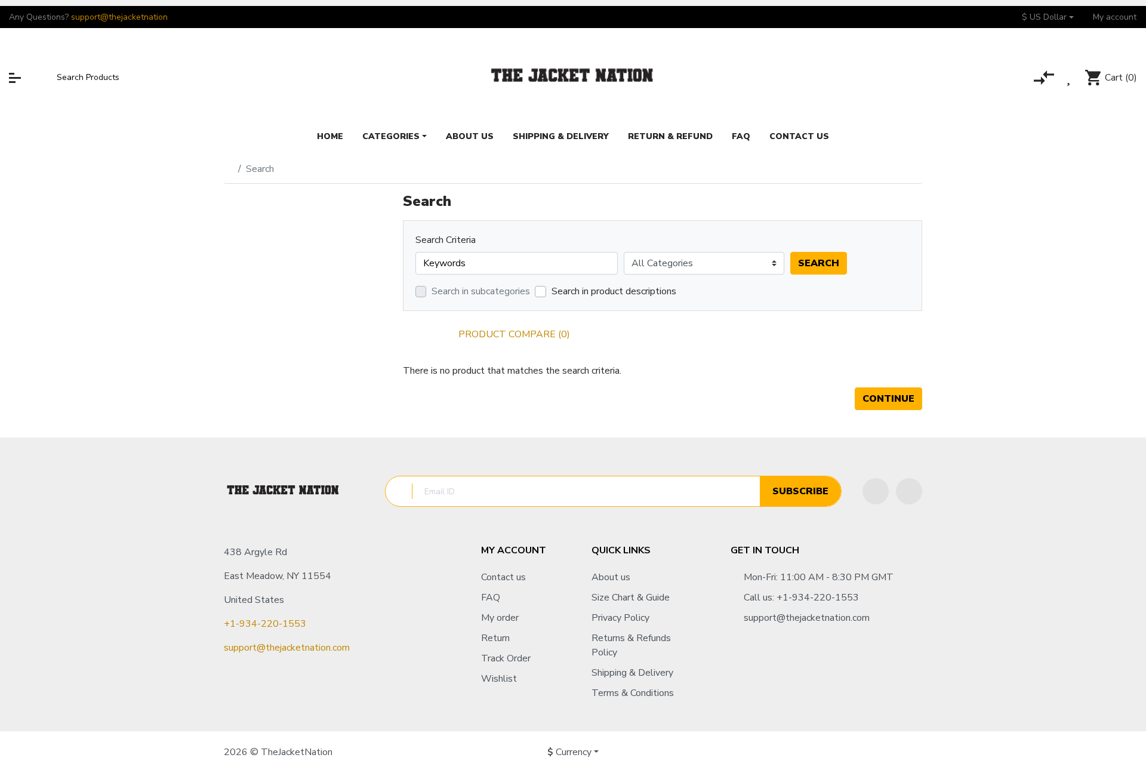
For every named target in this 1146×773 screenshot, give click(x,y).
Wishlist (499, 678)
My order (500, 617)
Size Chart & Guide (631, 597)
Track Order (506, 658)
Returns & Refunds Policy (631, 645)
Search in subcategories (481, 291)
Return (495, 638)
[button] (1047, 17)
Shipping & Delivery (632, 672)
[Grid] (408, 334)
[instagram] (909, 491)
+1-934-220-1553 (265, 623)
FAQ (490, 597)
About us (611, 577)
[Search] (45, 77)
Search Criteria (445, 240)
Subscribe (800, 491)
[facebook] (875, 491)
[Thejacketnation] (573, 77)
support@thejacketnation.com (287, 647)
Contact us (503, 577)
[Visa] (865, 752)
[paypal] (886, 752)
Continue (888, 398)
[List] (427, 334)
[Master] (842, 752)
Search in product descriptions (614, 291)
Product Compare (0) (514, 334)
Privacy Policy (620, 617)
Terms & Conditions (633, 693)
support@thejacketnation (119, 17)
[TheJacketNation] (283, 491)
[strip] (909, 752)
